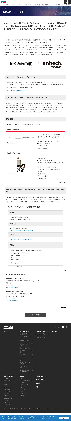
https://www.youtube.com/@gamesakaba (21, 230)
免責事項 (5, 400)
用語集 (37, 387)
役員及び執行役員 (23, 385)
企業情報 (21, 376)
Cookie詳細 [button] (54, 418)
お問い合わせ (49, 408)
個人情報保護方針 (18, 408)
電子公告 (5, 402)
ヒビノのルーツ (23, 389)
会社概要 (21, 383)
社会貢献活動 (22, 394)
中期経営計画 (6, 380)
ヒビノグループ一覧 (40, 338)
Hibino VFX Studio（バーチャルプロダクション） (26, 371)
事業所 (21, 391)
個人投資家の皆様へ (8, 398)
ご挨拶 (21, 378)
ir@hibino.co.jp (14, 300)
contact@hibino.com (15, 287)
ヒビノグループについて (42, 331)
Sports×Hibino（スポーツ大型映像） (26, 363)
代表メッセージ (7, 378)
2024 (16, 4)
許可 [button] (64, 418)
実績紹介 (38, 383)
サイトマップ (56, 408)
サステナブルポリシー (41, 408)
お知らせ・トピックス (10, 4)
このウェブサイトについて (8, 408)
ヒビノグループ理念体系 (25, 380)
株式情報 (5, 396)
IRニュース (6, 387)
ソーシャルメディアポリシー (29, 408)
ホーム (2, 4)
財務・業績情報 (7, 389)
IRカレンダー (6, 391)
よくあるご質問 (7, 404)
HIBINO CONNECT (40, 379)
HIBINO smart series (24, 348)
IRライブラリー (7, 394)
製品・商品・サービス (25, 331)
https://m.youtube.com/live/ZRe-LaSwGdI (21, 239)
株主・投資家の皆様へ (9, 376)
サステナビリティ (56, 331)
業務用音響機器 (23, 334)
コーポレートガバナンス (9, 383)
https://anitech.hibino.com (20, 90)
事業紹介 (5, 385)
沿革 (20, 387)
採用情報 (21, 396)
